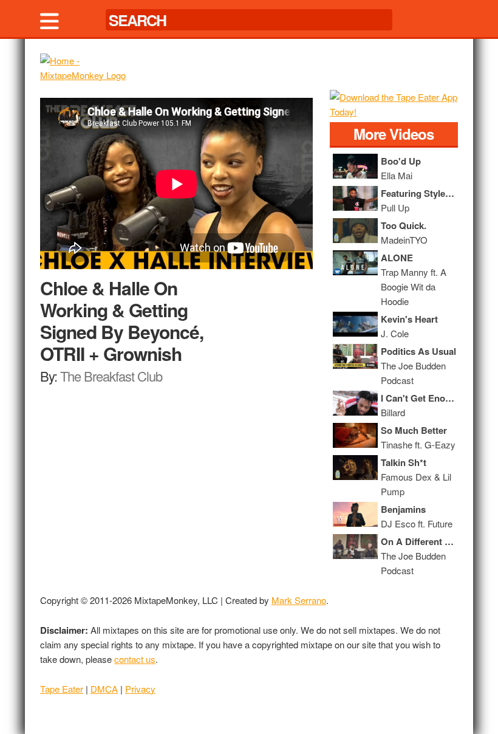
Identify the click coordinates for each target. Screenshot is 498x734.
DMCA (104, 688)
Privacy (140, 688)
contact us (134, 659)
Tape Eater (61, 688)
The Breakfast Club (111, 375)
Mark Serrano (298, 600)
